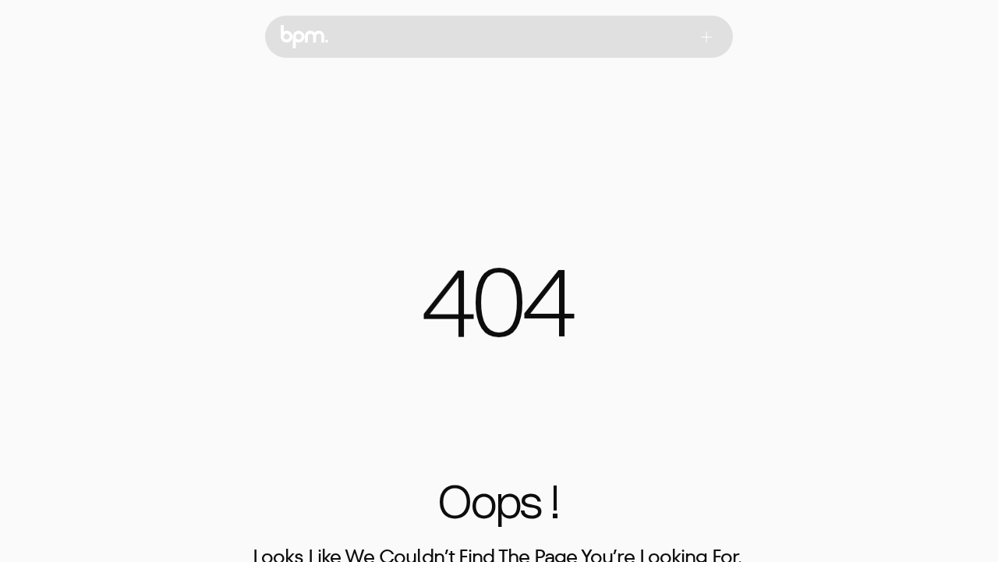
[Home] (304, 36)
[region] (499, 311)
